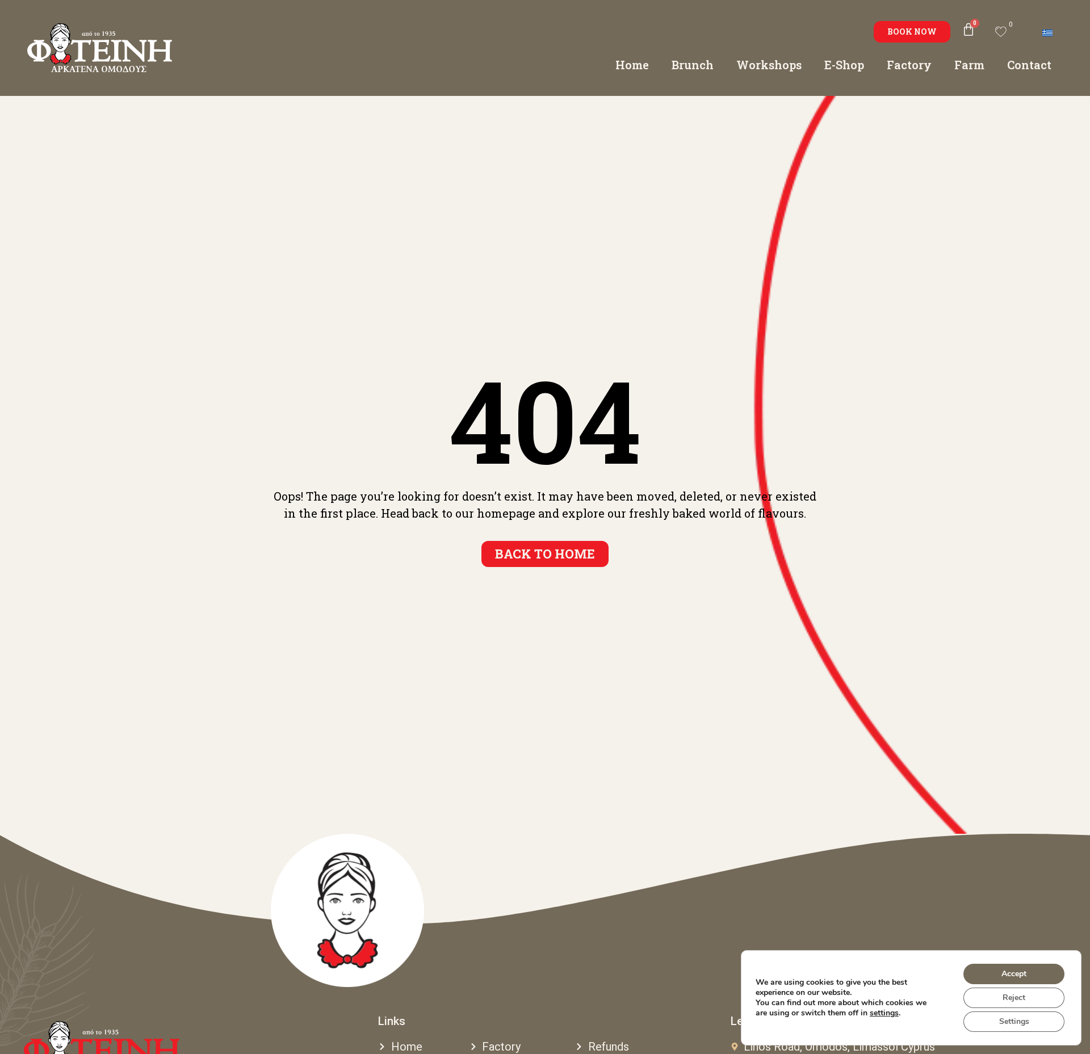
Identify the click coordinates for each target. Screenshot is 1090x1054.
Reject (1014, 997)
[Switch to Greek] (1047, 31)
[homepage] (347, 910)
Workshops (769, 64)
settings (884, 1013)
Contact (1029, 64)
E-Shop (844, 64)
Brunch (693, 64)
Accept (1013, 973)
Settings (1014, 1021)
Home (632, 64)
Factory (909, 64)
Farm (969, 64)
